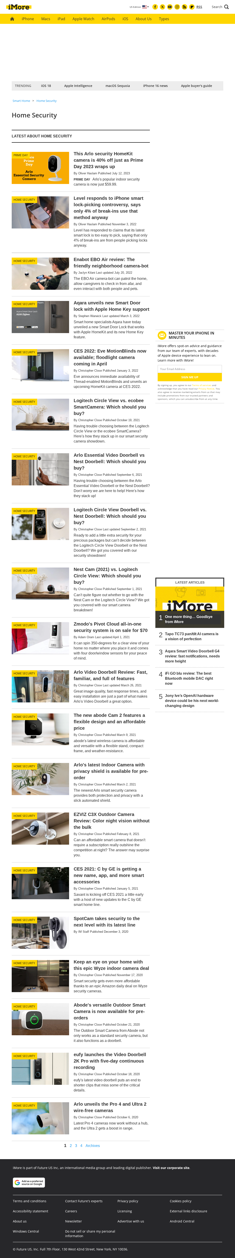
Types (164, 18)
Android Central (182, 1221)
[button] (220, 7)
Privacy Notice (206, 388)
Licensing (125, 1211)
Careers (71, 1211)
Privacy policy (128, 1201)
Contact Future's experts (84, 1201)
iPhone (28, 18)
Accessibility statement (30, 1211)
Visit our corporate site (171, 1168)
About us (20, 1221)
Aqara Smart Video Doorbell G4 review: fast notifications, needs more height (192, 656)
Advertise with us (131, 1221)
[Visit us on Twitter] (162, 7)
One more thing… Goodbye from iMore (189, 619)
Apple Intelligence (78, 85)
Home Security (46, 101)
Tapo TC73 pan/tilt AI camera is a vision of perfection (191, 636)
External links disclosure (188, 1211)
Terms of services (202, 385)
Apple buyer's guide (196, 85)
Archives (93, 1146)
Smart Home (21, 101)
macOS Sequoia (118, 85)
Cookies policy (180, 1201)
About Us (144, 18)
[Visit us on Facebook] (155, 7)
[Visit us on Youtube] (170, 7)
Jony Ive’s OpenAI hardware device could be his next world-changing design (192, 701)
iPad (61, 18)
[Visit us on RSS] (184, 7)
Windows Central (26, 1231)
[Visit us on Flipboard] (192, 7)
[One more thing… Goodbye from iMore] (189, 607)
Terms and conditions (29, 1201)
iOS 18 (46, 85)
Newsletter (73, 1221)
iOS (125, 18)
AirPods (108, 18)
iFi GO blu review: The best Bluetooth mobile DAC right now (189, 678)
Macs (45, 18)
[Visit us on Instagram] (177, 7)
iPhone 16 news (155, 85)
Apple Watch (83, 18)
